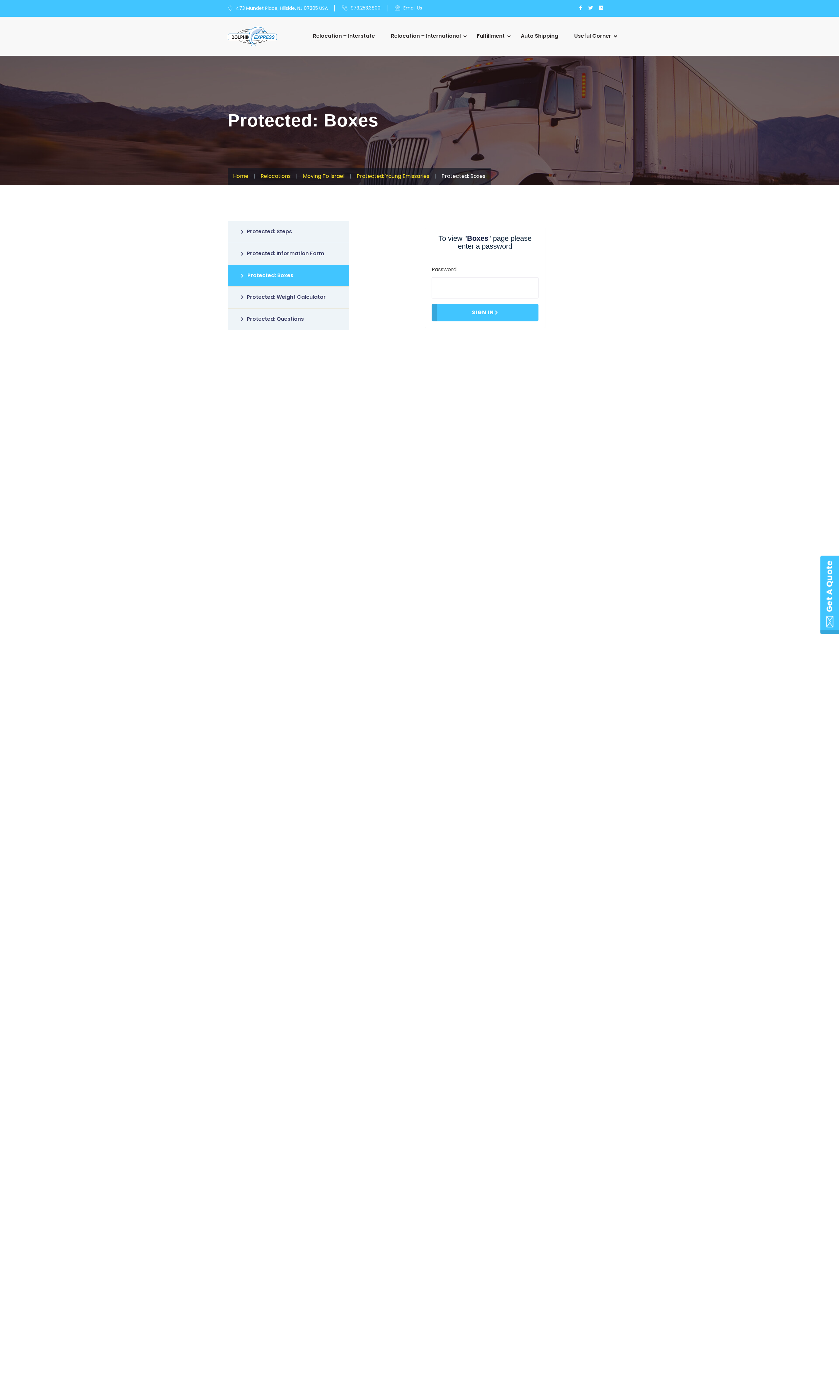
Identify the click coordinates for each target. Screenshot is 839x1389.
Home (240, 176)
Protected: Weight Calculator (286, 297)
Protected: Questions (275, 319)
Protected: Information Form (285, 253)
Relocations (276, 176)
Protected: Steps (269, 231)
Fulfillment (491, 36)
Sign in (483, 312)
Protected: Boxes (270, 275)
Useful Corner (592, 36)
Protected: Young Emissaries (393, 176)
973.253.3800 (365, 8)
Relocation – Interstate (344, 36)
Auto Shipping (539, 36)
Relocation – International (426, 36)
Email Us (412, 8)
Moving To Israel (323, 176)
